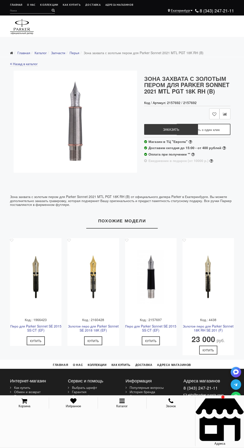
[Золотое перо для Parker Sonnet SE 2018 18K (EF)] (93, 277)
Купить (35, 341)
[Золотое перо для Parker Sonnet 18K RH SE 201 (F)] (208, 277)
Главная (16, 4)
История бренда (142, 392)
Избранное (73, 406)
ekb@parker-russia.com (206, 394)
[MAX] (236, 372)
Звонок (171, 406)
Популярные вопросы (146, 387)
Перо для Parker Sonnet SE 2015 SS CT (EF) (35, 328)
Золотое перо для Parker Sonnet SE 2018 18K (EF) (93, 328)
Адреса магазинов (119, 4)
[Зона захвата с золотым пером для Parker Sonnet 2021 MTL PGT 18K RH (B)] (75, 122)
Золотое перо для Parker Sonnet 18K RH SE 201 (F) (208, 328)
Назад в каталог (25, 63)
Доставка (93, 4)
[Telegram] (236, 384)
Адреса (219, 443)
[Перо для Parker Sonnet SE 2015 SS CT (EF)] (35, 277)
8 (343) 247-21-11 (216, 10)
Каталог (122, 406)
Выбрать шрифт (84, 387)
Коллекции (49, 4)
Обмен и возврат (27, 392)
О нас (31, 4)
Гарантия (78, 392)
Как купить (72, 4)
